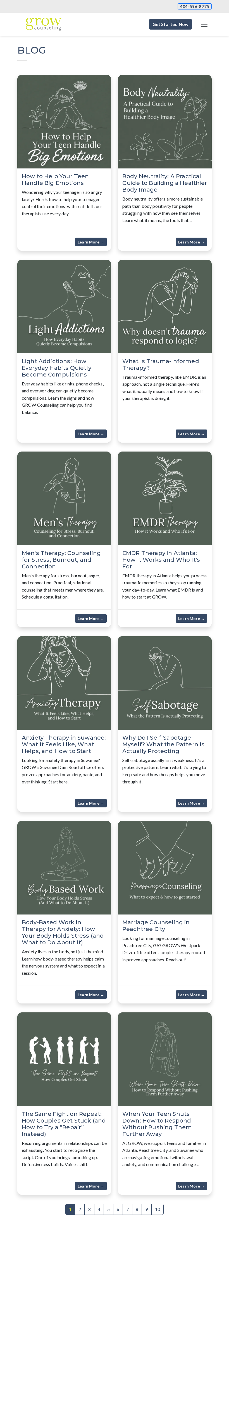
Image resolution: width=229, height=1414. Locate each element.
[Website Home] (43, 24)
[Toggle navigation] (204, 24)
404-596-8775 (194, 6)
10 (157, 1209)
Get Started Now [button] (170, 24)
